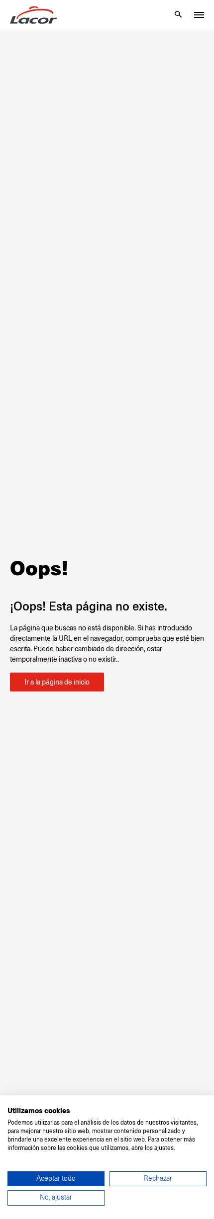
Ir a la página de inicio (57, 682)
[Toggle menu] (199, 15)
